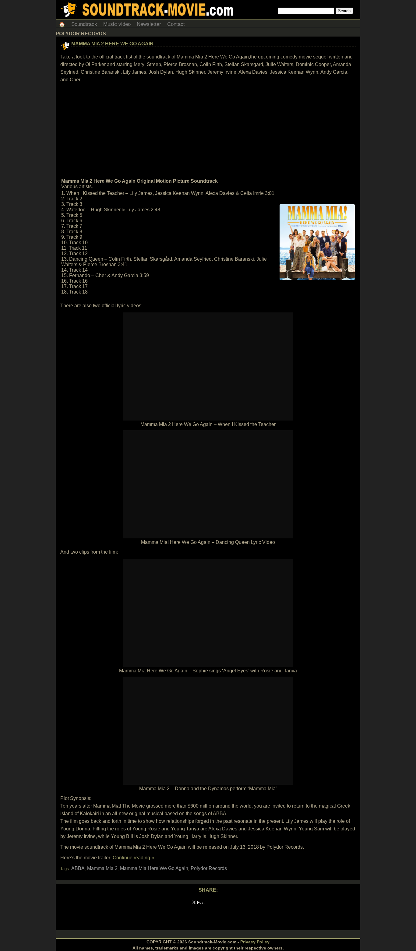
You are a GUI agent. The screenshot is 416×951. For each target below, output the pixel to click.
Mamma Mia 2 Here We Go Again (112, 43)
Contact (176, 24)
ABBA (78, 868)
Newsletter (149, 24)
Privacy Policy (255, 941)
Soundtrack (84, 24)
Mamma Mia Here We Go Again (154, 868)
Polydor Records (209, 868)
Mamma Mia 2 (102, 868)
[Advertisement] (208, 130)
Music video (117, 24)
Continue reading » (133, 857)
